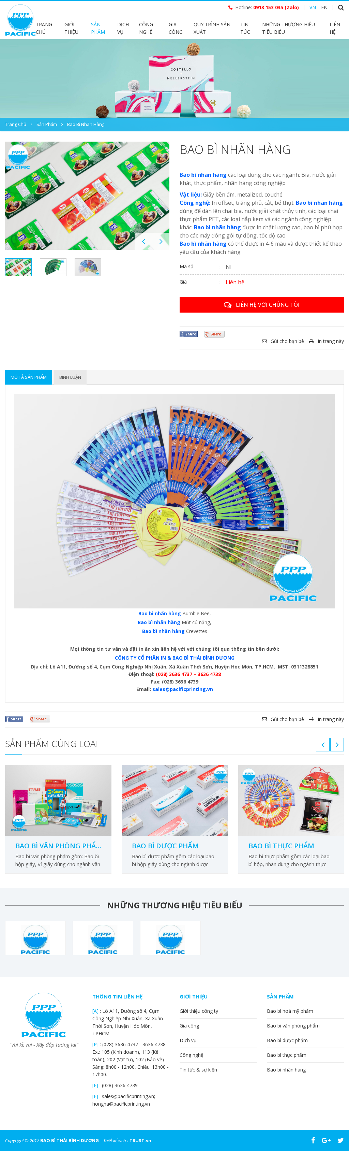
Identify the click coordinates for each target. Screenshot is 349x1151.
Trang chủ (44, 28)
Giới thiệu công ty (199, 1011)
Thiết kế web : (115, 1140)
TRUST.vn (140, 1140)
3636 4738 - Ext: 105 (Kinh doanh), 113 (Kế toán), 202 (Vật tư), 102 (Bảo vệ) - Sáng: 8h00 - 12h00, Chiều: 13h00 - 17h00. (130, 1059)
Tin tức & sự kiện (198, 1069)
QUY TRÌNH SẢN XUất (212, 28)
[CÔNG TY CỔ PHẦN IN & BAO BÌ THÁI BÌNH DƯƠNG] (20, 19)
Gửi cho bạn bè (287, 341)
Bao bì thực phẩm (281, 845)
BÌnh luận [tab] (70, 377)
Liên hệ (335, 28)
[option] (174, 85)
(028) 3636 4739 (120, 1085)
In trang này (331, 341)
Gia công (176, 28)
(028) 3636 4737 (120, 1044)
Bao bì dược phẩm (165, 845)
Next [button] (160, 241)
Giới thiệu (71, 28)
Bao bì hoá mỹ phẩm (290, 1011)
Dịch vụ (123, 28)
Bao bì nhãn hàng (85, 124)
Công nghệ (146, 28)
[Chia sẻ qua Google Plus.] (214, 333)
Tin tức (245, 28)
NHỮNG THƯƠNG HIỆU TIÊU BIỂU (288, 28)
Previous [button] (143, 241)
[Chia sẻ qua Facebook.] (189, 333)
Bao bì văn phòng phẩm (58, 845)
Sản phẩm (98, 28)
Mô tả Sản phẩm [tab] (29, 377)
